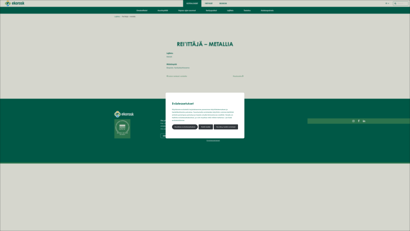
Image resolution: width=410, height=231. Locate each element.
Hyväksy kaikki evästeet (226, 127)
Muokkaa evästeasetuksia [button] (184, 127)
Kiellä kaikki (205, 127)
